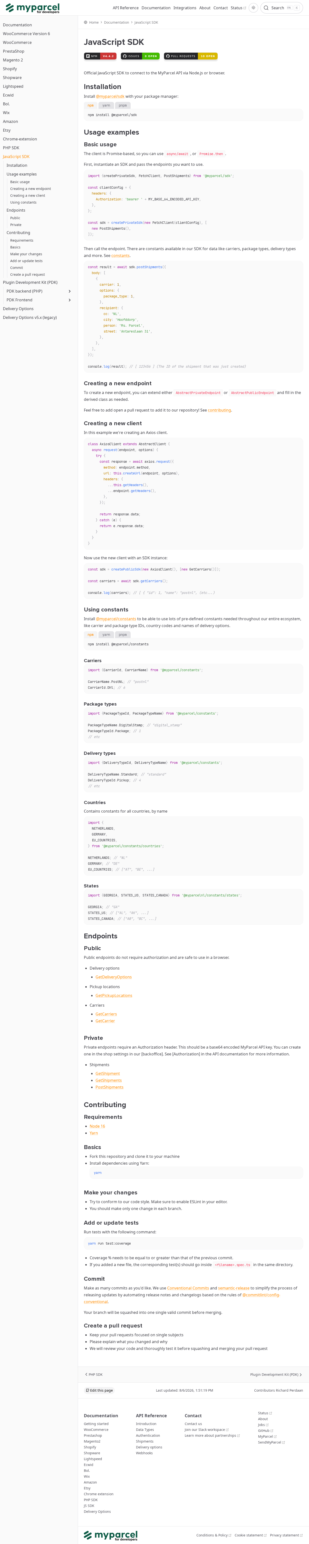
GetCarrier (105, 1020)
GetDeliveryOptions (114, 977)
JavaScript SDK (16, 156)
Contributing (18, 232)
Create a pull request (27, 274)
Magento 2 (13, 60)
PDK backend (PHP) (24, 291)
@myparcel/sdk (110, 96)
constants (120, 255)
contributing (219, 410)
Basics (15, 247)
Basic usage (20, 181)
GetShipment (108, 1073)
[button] (253, 8)
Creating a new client (27, 195)
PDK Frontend (19, 300)
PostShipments (110, 1087)
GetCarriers (106, 1014)
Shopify (10, 68)
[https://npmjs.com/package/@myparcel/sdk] (100, 56)
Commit (16, 267)
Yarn (94, 1133)
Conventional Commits (188, 1288)
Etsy (6, 130)
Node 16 (97, 1126)
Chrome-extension (20, 139)
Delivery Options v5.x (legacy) (30, 317)
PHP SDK (11, 147)
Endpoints (16, 210)
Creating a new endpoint (30, 188)
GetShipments (109, 1080)
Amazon (10, 121)
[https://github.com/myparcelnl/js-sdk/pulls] (191, 56)
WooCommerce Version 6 (26, 33)
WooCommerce (17, 42)
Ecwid (8, 95)
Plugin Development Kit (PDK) (30, 282)
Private (15, 224)
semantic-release (234, 1288)
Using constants (23, 202)
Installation (17, 165)
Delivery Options (18, 308)
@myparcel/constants (116, 618)
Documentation (17, 25)
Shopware (12, 77)
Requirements (21, 240)
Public (15, 218)
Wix (6, 112)
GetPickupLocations (114, 995)
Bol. (6, 104)
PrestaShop (13, 51)
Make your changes (26, 254)
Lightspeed (13, 86)
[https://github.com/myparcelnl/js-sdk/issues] (140, 56)
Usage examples (22, 174)
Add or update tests (26, 260)
